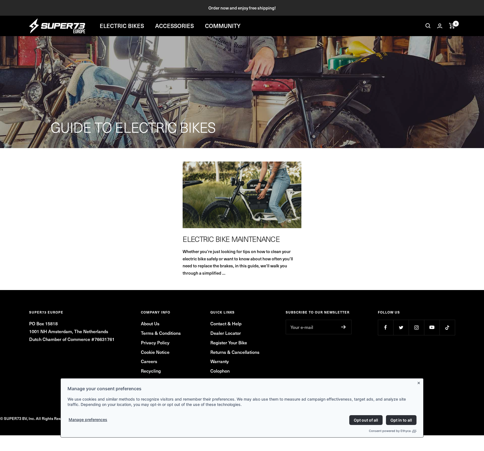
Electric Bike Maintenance (231, 239)
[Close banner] (419, 381)
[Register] (343, 327)
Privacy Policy (155, 342)
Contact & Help (225, 323)
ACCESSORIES (174, 26)
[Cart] (452, 26)
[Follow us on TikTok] (447, 327)
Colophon (220, 371)
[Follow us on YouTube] (431, 327)
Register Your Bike (228, 342)
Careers (149, 361)
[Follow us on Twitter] (401, 327)
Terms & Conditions (161, 333)
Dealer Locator (225, 333)
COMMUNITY (223, 26)
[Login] (439, 26)
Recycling (151, 371)
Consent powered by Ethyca (390, 431)
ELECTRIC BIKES (122, 26)
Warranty (219, 361)
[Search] (428, 25)
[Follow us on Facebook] (385, 327)
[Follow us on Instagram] (416, 327)
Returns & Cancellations (234, 352)
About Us (150, 323)
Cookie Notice (155, 352)
